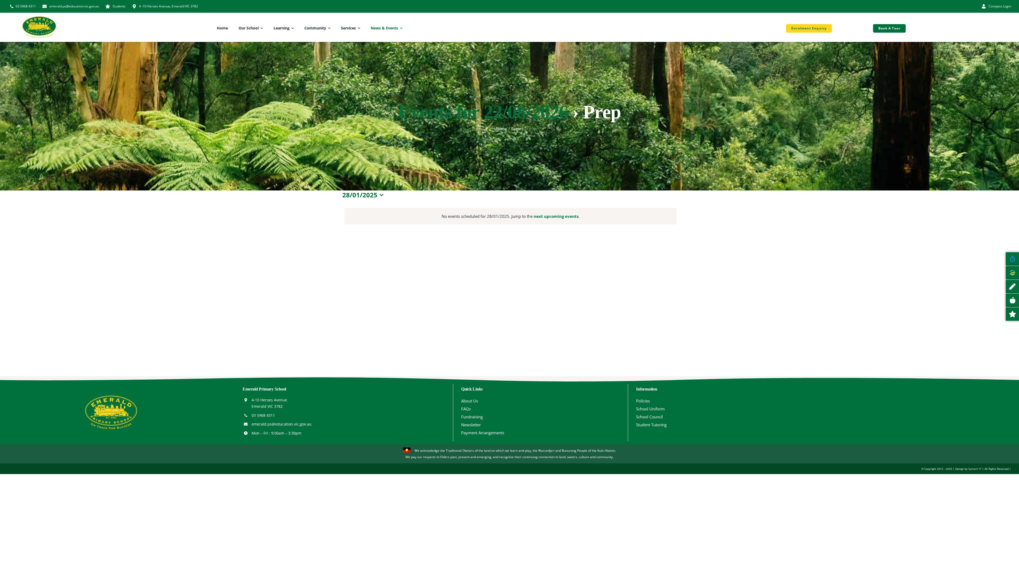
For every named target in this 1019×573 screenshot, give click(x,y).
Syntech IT (974, 469)
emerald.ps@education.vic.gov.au (282, 424)
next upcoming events (556, 216)
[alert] (510, 216)
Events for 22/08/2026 (483, 112)
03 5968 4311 (263, 415)
